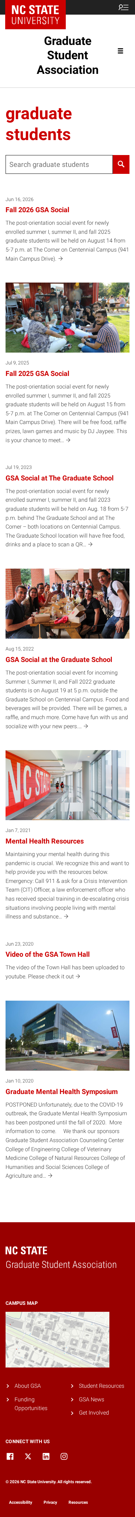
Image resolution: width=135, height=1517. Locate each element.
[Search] (121, 164)
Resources (78, 1502)
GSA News (91, 1399)
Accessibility (20, 1502)
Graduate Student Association (68, 55)
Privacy (50, 1502)
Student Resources (101, 1386)
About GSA (28, 1386)
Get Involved (94, 1412)
